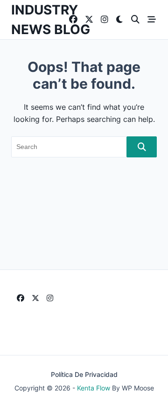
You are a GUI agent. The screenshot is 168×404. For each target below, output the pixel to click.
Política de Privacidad (84, 374)
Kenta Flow (93, 388)
